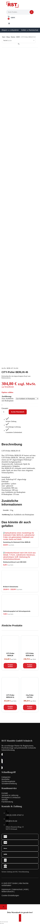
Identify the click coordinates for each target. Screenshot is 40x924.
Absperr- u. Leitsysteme (10, 30)
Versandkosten (9, 387)
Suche (5, 40)
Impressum (6, 889)
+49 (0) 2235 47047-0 (14, 815)
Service (5, 800)
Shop (8, 37)
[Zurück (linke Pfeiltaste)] (1, 923)
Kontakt (5, 793)
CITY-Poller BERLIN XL (10, 696)
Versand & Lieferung (10, 795)
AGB (26, 889)
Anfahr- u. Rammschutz (29, 30)
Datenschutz (17, 889)
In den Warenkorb (17, 412)
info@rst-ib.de (11, 821)
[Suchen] (32, 12)
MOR (18, 37)
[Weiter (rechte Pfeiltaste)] (3, 923)
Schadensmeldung (9, 784)
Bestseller (6, 779)
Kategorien (6, 777)
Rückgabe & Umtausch (11, 797)
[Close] (3, 907)
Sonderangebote (8, 781)
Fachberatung (7, 802)
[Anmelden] (9, 23)
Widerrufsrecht (8, 892)
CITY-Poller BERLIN (10, 654)
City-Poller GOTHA (30, 696)
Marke (13, 37)
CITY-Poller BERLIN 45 (30, 654)
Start (3, 37)
